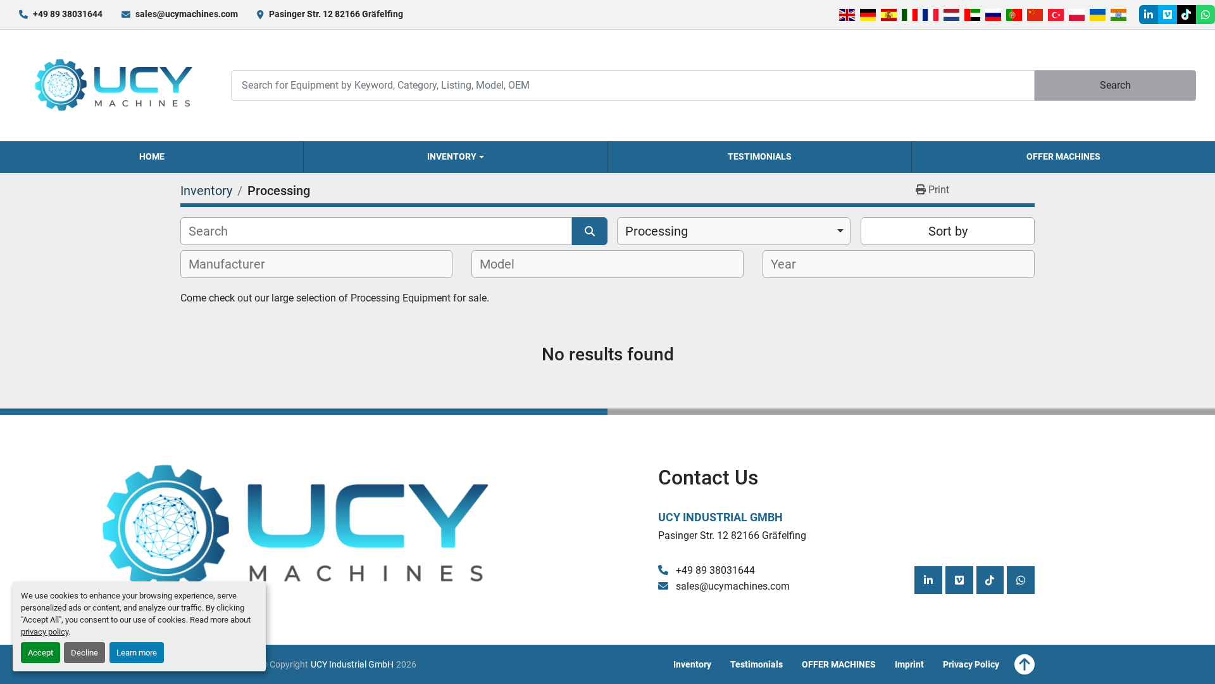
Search (1115, 85)
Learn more (136, 652)
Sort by (948, 231)
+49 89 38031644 (68, 14)
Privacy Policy (971, 664)
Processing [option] (656, 231)
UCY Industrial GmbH (720, 517)
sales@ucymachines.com (186, 14)
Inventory (452, 156)
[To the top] (1024, 664)
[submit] (590, 231)
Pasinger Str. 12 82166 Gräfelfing (336, 14)
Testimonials (760, 156)
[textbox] (234, 264)
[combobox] (733, 231)
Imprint (909, 664)
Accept (40, 652)
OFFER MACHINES (1063, 156)
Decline (84, 652)
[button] (455, 157)
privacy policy (44, 631)
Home (152, 156)
